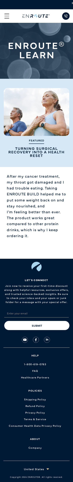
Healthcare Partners (35, 377)
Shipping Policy (35, 399)
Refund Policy (35, 406)
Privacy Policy (35, 412)
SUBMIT (37, 325)
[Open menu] (6, 16)
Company (35, 447)
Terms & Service (35, 419)
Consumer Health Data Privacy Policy (35, 425)
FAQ (35, 370)
